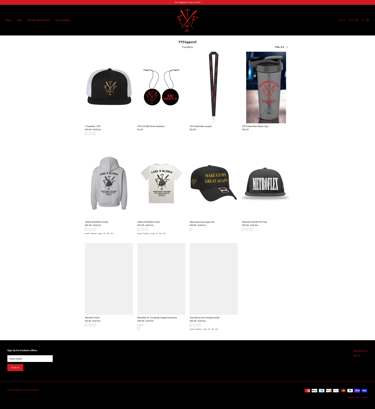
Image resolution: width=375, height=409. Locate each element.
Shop (19, 20)
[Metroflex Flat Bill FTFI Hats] (266, 183)
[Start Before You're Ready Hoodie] (214, 279)
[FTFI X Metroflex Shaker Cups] (266, 87)
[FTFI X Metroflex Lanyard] (214, 87)
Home (8, 20)
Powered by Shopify (30, 390)
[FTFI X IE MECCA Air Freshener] (161, 87)
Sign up (15, 368)
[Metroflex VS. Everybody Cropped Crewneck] (161, 279)
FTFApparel (17, 390)
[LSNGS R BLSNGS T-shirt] (161, 183)
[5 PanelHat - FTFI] (109, 87)
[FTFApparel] (187, 20)
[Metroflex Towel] (109, 279)
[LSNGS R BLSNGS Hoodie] (109, 183)
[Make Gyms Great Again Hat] (214, 183)
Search (356, 355)
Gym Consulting (62, 20)
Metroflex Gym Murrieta (39, 20)
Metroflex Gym (360, 351)
